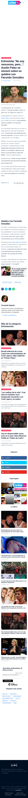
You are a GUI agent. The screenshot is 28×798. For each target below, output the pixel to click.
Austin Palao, (5, 118)
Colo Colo (4, 694)
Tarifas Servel (19, 793)
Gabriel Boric (13, 694)
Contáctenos (8, 794)
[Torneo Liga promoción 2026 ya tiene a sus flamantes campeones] (14, 570)
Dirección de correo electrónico (11, 675)
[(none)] (4, 298)
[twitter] (6, 289)
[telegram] (9, 289)
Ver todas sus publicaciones (9, 315)
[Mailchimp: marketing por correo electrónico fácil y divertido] (12, 685)
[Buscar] (23, 2)
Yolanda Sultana (17, 696)
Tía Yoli (17, 698)
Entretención (7, 326)
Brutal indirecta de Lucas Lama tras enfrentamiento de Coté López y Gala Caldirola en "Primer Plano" (13, 354)
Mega (15, 702)
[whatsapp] (13, 289)
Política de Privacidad (20, 794)
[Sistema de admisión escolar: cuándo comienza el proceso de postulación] (8, 493)
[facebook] (2, 289)
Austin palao (18, 282)
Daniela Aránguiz (6, 702)
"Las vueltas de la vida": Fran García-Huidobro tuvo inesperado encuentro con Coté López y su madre (13, 395)
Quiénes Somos (9, 793)
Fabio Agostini (16, 242)
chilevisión (5, 700)
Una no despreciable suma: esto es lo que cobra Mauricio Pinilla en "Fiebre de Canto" (13, 436)
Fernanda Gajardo (7, 80)
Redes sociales (6, 696)
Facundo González (7, 282)
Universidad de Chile (7, 698)
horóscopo (13, 700)
